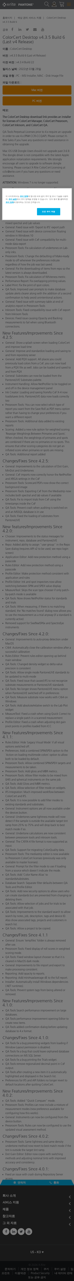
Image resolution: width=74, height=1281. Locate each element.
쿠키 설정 (13, 199)
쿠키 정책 (24, 196)
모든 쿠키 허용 (48, 211)
